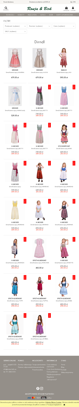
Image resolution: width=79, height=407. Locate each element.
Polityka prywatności (54, 374)
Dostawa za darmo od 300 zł (39, 2)
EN (74, 2)
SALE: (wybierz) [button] (10, 31)
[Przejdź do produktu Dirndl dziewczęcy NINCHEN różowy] (39, 248)
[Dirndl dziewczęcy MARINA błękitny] (39, 221)
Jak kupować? (52, 379)
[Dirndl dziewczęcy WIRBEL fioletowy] (39, 335)
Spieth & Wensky (39, 260)
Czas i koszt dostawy (54, 369)
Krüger (15, 70)
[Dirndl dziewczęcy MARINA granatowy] (64, 221)
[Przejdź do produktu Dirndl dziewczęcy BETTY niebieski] (64, 96)
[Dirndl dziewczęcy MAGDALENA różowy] (15, 183)
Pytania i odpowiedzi (25, 367)
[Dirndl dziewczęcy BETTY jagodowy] (39, 107)
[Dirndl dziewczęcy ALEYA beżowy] (39, 69)
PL (71, 2)
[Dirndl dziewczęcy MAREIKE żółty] (15, 221)
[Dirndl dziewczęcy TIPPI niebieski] (15, 297)
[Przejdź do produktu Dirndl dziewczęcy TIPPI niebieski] (15, 286)
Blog (62, 367)
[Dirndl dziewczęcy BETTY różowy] (15, 145)
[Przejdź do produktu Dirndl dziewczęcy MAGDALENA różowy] (15, 172)
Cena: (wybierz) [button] (59, 26)
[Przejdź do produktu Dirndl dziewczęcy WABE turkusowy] (15, 324)
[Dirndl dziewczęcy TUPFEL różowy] (39, 297)
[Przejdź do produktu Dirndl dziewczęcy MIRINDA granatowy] (15, 248)
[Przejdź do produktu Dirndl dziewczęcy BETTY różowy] (15, 134)
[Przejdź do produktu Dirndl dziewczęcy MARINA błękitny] (39, 210)
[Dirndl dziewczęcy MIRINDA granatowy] (15, 259)
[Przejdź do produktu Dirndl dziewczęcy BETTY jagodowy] (39, 96)
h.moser (39, 108)
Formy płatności (52, 372)
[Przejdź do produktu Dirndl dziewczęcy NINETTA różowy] (64, 248)
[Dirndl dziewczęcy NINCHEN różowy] (39, 259)
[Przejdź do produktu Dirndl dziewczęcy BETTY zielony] (39, 134)
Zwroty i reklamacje (25, 364)
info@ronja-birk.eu (9, 369)
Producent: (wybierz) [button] (12, 26)
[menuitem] (10, 15)
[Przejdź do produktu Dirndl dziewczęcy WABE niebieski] (64, 286)
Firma (63, 364)
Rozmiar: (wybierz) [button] (35, 26)
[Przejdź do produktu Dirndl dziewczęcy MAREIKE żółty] (15, 210)
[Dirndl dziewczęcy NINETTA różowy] (64, 259)
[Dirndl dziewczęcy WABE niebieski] (64, 297)
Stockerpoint (64, 146)
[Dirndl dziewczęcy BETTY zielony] (39, 145)
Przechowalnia (37, 370)
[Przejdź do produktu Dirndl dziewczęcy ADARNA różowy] (15, 58)
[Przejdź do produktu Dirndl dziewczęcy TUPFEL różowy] (39, 286)
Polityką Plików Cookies (54, 402)
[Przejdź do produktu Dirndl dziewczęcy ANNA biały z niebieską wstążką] (15, 96)
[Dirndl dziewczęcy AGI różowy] (64, 69)
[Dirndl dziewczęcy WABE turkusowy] (15, 335)
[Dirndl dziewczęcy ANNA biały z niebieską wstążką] (15, 107)
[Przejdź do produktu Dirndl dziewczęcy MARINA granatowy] (64, 210)
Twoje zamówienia (39, 364)
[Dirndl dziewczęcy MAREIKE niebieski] (64, 183)
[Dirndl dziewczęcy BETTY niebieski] (64, 107)
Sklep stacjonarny (67, 372)
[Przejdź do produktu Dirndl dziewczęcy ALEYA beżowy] (39, 58)
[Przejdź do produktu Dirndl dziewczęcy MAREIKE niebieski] (64, 172)
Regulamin (50, 377)
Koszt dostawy (8, 2)
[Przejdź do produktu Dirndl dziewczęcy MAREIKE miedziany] (39, 172)
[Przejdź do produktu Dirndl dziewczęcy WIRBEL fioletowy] (39, 324)
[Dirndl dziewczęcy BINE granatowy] (64, 145)
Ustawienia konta (38, 367)
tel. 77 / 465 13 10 (9, 372)
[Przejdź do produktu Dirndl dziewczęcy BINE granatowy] (64, 134)
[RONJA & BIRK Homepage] (39, 8)
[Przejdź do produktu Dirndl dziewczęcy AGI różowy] (64, 58)
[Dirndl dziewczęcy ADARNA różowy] (15, 69)
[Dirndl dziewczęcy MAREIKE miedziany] (39, 183)
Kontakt (63, 370)
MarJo (64, 70)
